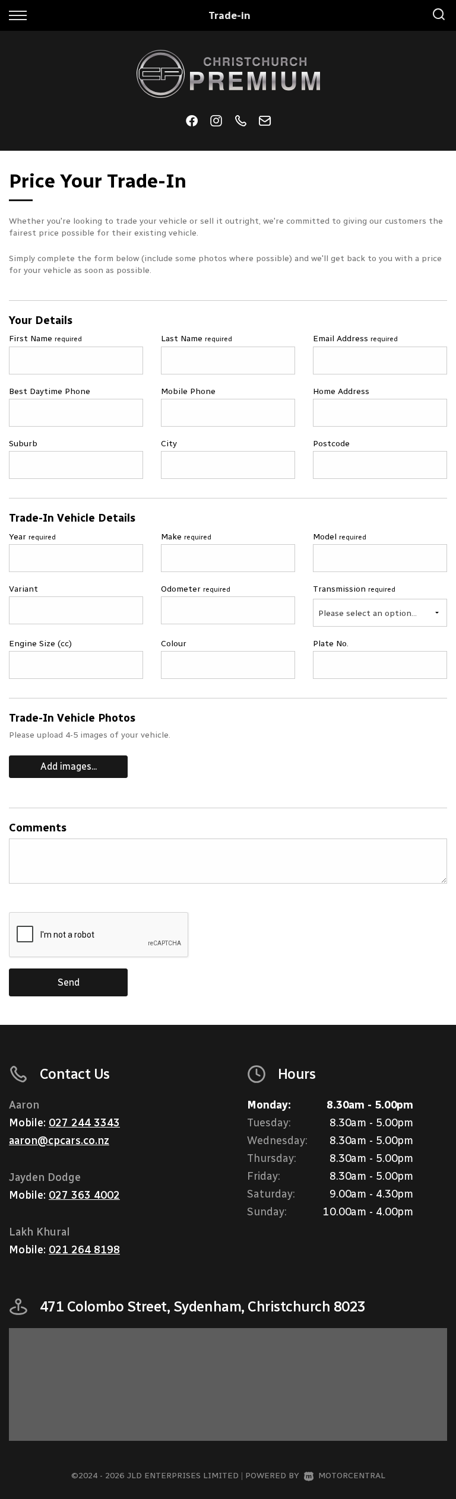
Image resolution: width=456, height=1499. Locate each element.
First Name (45, 339)
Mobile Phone (188, 391)
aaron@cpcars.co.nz (59, 1140)
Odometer (195, 589)
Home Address (341, 391)
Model (339, 537)
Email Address (355, 339)
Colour (173, 644)
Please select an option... (367, 613)
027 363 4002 (84, 1195)
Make (186, 537)
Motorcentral (351, 1476)
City (169, 444)
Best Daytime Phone (49, 391)
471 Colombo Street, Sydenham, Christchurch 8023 (203, 1306)
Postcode (331, 444)
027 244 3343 (84, 1122)
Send (69, 982)
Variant (23, 589)
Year (32, 537)
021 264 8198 (84, 1249)
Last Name (196, 339)
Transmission (354, 589)
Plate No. (331, 644)
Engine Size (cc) (40, 644)
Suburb (23, 444)
